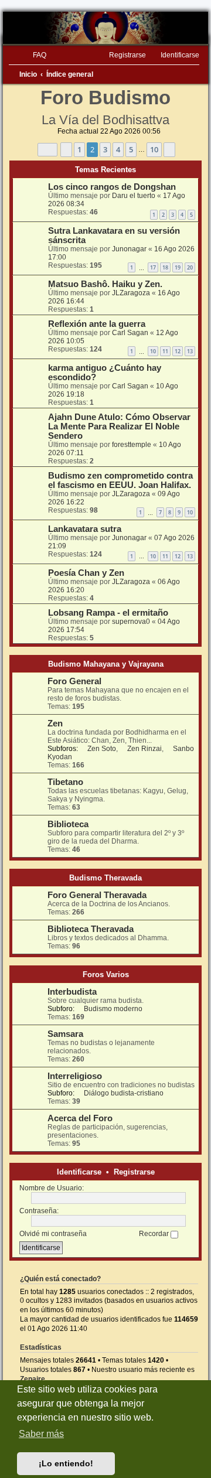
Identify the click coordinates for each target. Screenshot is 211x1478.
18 (165, 267)
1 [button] (79, 149)
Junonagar (129, 249)
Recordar (155, 1234)
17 (153, 267)
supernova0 (131, 621)
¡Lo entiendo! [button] (66, 1463)
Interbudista (72, 991)
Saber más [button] (41, 1434)
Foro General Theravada (97, 895)
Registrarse (134, 1172)
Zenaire (32, 1379)
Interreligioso (74, 1076)
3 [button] (105, 149)
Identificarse (79, 1172)
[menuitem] (34, 55)
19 (178, 267)
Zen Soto (101, 749)
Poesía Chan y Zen (86, 573)
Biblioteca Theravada (90, 929)
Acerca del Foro (80, 1118)
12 (178, 351)
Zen (55, 723)
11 (165, 351)
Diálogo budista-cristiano (124, 1093)
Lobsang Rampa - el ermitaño (108, 612)
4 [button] (118, 149)
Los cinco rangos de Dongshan (112, 187)
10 (153, 351)
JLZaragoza (131, 293)
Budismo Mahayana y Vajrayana (106, 664)
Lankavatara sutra (84, 529)
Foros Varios (106, 974)
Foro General (74, 681)
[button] (47, 149)
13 (190, 351)
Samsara (65, 1034)
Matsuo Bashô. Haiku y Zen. (105, 284)
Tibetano (65, 782)
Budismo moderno (113, 1009)
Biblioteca (68, 824)
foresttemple (131, 445)
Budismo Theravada (105, 877)
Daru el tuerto (133, 196)
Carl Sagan (130, 333)
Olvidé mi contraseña (53, 1234)
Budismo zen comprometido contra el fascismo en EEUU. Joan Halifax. (120, 480)
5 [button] (131, 149)
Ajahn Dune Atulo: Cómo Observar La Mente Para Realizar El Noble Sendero (119, 426)
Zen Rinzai (144, 749)
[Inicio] (105, 28)
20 (190, 267)
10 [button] (154, 149)
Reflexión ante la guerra (96, 324)
